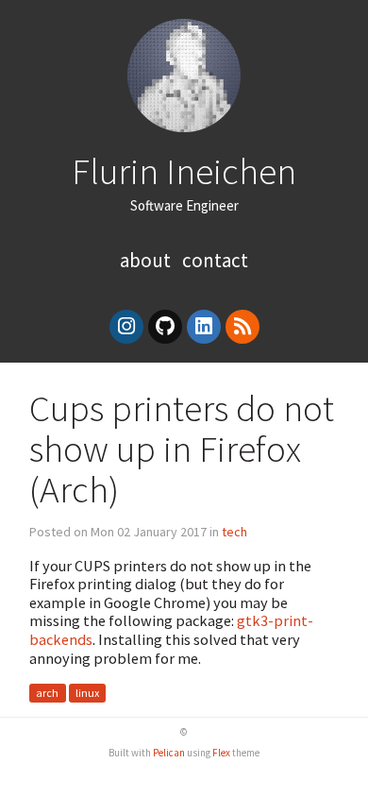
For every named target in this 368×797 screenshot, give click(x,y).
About (147, 260)
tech (234, 531)
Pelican (169, 752)
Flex (221, 752)
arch (47, 693)
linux (87, 693)
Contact (215, 260)
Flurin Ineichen (184, 171)
